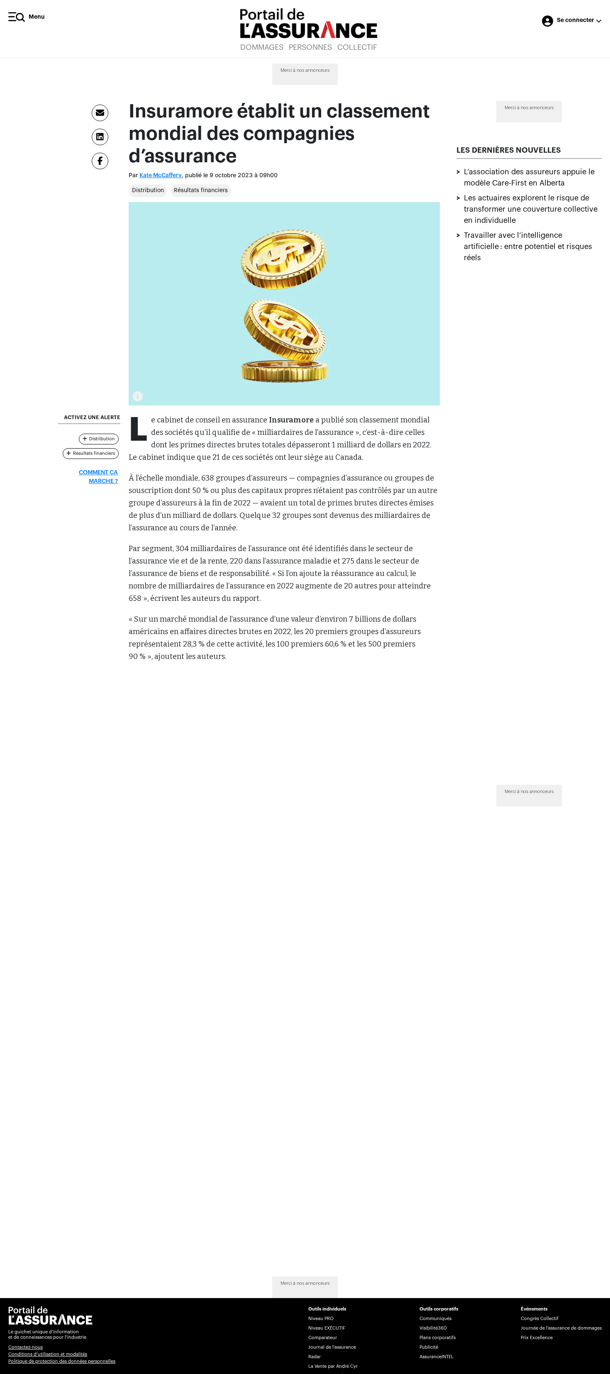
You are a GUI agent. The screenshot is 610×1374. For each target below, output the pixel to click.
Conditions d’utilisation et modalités (47, 1354)
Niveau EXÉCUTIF (326, 1328)
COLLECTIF (357, 47)
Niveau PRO (321, 1318)
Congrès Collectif (540, 1318)
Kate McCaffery (160, 175)
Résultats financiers (201, 190)
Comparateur (322, 1337)
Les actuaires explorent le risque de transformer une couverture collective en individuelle (531, 209)
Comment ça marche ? (98, 477)
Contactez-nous (25, 1347)
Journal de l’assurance (332, 1347)
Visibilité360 (433, 1328)
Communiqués (435, 1318)
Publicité (429, 1347)
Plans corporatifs (438, 1337)
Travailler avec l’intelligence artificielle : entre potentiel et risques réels (528, 246)
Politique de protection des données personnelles (61, 1361)
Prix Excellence (537, 1337)
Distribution (148, 190)
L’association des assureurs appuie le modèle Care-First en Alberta (529, 177)
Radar (314, 1356)
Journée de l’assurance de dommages (561, 1328)
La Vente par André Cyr (333, 1366)
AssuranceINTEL (437, 1356)
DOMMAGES (261, 47)
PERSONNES (310, 47)
